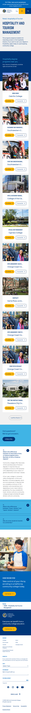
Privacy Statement (7, 706)
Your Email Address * (7, 678)
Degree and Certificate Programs (7, 647)
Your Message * (6, 670)
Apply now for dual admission (19, 2)
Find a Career (5, 642)
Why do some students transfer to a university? (13, 520)
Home (4, 604)
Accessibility (24, 706)
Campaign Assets (19, 644)
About (16, 640)
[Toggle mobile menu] (22, 11)
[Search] (28, 11)
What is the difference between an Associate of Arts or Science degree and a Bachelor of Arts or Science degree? (12, 454)
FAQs (16, 642)
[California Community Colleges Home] (7, 11)
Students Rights (6, 709)
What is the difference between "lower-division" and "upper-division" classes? (12, 507)
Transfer (4, 644)
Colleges (4, 640)
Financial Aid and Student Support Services (8, 651)
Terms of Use (16, 706)
